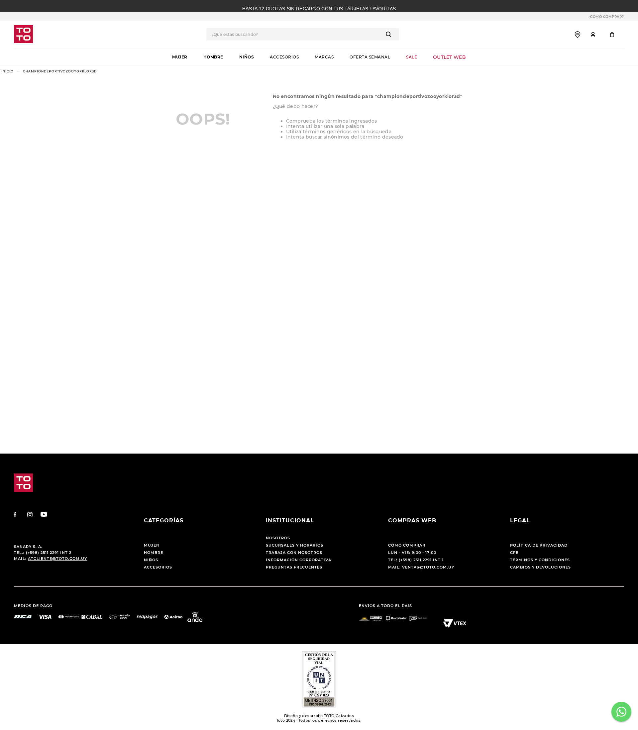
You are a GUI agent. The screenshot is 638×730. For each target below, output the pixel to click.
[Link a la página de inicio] (7, 71)
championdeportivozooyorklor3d (60, 71)
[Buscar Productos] (390, 34)
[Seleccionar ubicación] (577, 34)
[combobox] (302, 34)
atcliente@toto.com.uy (57, 558)
